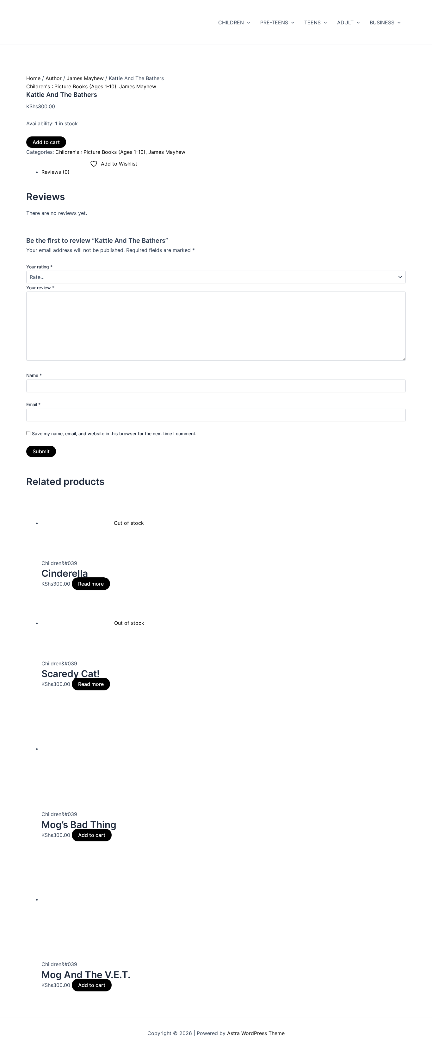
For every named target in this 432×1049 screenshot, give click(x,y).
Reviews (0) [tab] (55, 172)
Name (34, 375)
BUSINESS (382, 22)
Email (33, 404)
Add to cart (46, 142)
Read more (91, 584)
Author (54, 78)
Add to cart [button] (91, 835)
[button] (247, 22)
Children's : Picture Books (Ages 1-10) (71, 86)
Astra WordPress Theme (256, 1033)
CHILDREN (231, 22)
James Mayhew (85, 78)
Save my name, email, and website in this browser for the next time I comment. (114, 433)
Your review (40, 287)
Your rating (39, 266)
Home (33, 78)
